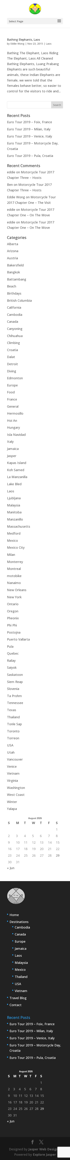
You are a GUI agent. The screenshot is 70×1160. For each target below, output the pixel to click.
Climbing (13, 343)
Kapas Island (16, 463)
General (12, 406)
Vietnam (13, 773)
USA (10, 745)
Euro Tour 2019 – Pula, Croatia (30, 156)
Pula (10, 646)
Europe (12, 385)
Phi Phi (12, 625)
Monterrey (15, 562)
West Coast (16, 794)
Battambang (16, 279)
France (12, 399)
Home (14, 915)
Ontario (12, 604)
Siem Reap (15, 682)
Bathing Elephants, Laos (23, 40)
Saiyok (12, 667)
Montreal (14, 569)
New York (14, 597)
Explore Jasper (44, 1154)
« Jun (10, 868)
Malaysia (13, 505)
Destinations (19, 922)
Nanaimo (14, 583)
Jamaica (13, 449)
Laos (49, 43)
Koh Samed (15, 470)
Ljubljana (14, 498)
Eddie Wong (17, 43)
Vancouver (15, 759)
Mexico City (16, 547)
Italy (10, 441)
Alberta (12, 244)
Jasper (11, 456)
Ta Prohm (14, 696)
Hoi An (12, 420)
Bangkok (13, 272)
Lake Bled (14, 484)
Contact (16, 1005)
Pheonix (13, 618)
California (14, 307)
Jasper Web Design (43, 1149)
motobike (14, 576)
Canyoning (14, 329)
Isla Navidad (16, 434)
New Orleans (16, 590)
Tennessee (15, 703)
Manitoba (14, 512)
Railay (11, 660)
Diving (11, 371)
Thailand (13, 717)
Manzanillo (15, 519)
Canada (12, 321)
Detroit (12, 364)
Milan (11, 554)
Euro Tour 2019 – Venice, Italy (29, 136)
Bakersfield (15, 265)
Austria (12, 258)
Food (11, 392)
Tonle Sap (14, 724)
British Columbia (19, 300)
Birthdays (14, 293)
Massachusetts (18, 526)
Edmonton (15, 378)
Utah (11, 752)
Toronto (13, 731)
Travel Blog (18, 998)
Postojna (13, 632)
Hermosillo (15, 413)
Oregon (12, 611)
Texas (11, 710)
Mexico (12, 540)
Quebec (13, 653)
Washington (16, 788)
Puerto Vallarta (18, 639)
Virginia (12, 780)
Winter (12, 802)
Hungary (13, 427)
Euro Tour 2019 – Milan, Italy (28, 129)
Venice (12, 766)
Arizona (12, 251)
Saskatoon (15, 674)
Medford (13, 533)
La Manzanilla (17, 477)
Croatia (12, 350)
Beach (11, 286)
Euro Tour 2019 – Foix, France (29, 122)
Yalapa (12, 809)
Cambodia (14, 314)
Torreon (13, 738)
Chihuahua (15, 336)
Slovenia (13, 689)
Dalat (11, 357)
